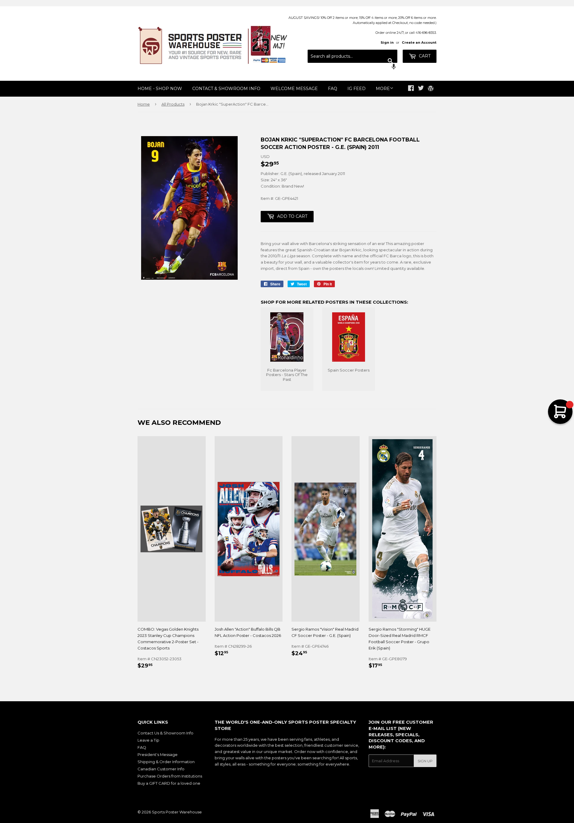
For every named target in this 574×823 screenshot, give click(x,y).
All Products (172, 104)
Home (144, 104)
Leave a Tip (148, 740)
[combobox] (352, 56)
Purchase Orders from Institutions (170, 776)
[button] (352, 67)
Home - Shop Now (160, 88)
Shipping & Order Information (166, 761)
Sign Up (425, 761)
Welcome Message (294, 88)
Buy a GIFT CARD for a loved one (169, 783)
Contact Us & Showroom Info (165, 733)
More (383, 88)
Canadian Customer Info (161, 768)
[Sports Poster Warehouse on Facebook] (411, 88)
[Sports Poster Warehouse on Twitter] (421, 88)
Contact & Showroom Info (226, 88)
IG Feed (356, 88)
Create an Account (419, 42)
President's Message (158, 754)
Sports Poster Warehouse (177, 812)
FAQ (332, 88)
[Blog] (430, 88)
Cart (424, 56)
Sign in (387, 42)
